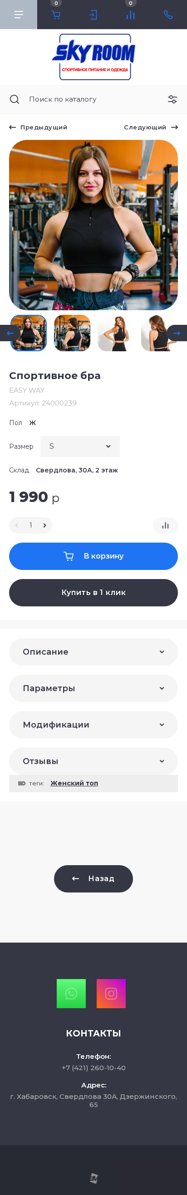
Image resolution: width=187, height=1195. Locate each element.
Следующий (145, 127)
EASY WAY (26, 390)
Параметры (49, 688)
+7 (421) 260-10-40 (94, 1067)
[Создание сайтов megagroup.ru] (93, 1181)
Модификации (56, 725)
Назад (101, 878)
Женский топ (74, 783)
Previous (10, 333)
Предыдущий (43, 127)
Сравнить (165, 525)
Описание (46, 652)
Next (177, 333)
